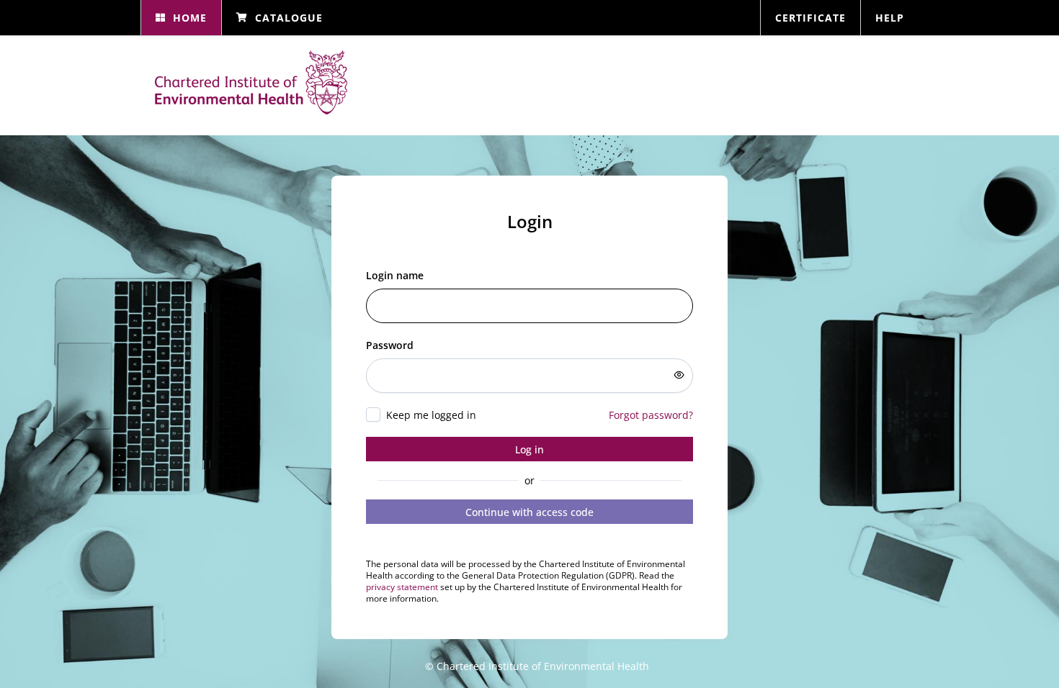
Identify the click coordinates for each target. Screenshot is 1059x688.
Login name (395, 275)
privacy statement (402, 587)
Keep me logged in (431, 415)
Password (390, 345)
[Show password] (679, 375)
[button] (180, 17)
